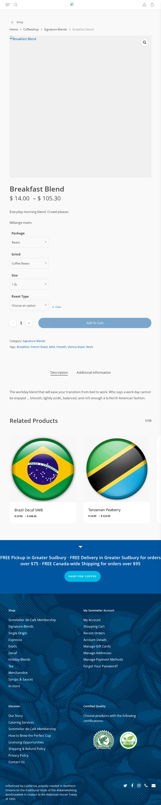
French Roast (39, 347)
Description (59, 372)
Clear (58, 307)
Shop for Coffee (83, 576)
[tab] (59, 372)
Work (89, 347)
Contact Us (16, 762)
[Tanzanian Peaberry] (116, 468)
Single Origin (17, 633)
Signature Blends (55, 29)
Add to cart (94, 323)
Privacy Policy (18, 755)
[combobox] (29, 242)
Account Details (95, 640)
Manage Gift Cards (97, 646)
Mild (52, 347)
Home (14, 29)
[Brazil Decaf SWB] (43, 468)
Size (15, 275)
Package (18, 233)
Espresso (15, 640)
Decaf (12, 653)
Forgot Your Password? (100, 666)
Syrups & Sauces (20, 679)
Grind (16, 254)
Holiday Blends (19, 659)
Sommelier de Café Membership (32, 620)
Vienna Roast (76, 347)
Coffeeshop (31, 29)
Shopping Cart (94, 626)
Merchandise (18, 672)
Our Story (15, 716)
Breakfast (23, 347)
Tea (10, 666)
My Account (92, 620)
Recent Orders (94, 633)
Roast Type (20, 296)
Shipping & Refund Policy (26, 749)
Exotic (12, 646)
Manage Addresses (97, 653)
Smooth (61, 347)
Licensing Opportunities (26, 742)
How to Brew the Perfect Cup (29, 735)
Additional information (94, 372)
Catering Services (21, 722)
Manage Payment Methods (103, 659)
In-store (14, 686)
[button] (7, 5)
